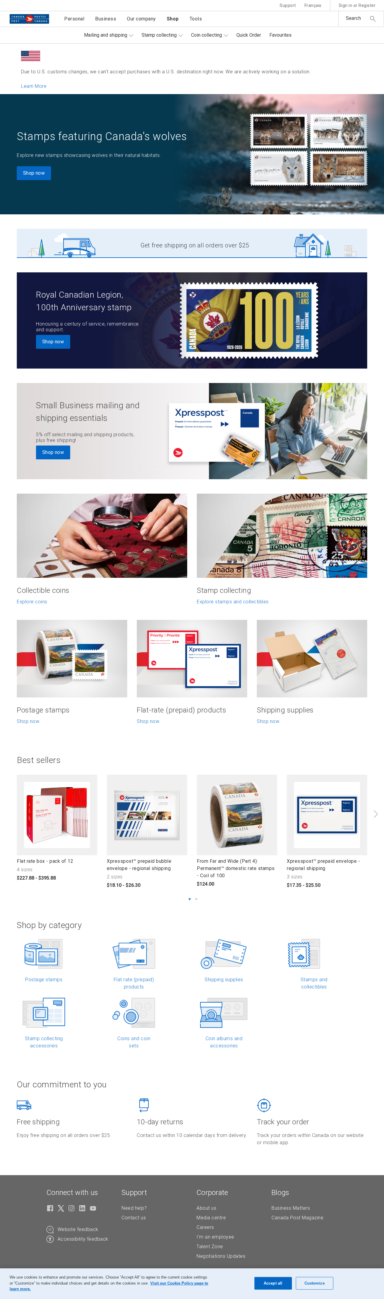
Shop (173, 19)
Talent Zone (209, 1246)
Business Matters (291, 1208)
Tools (196, 19)
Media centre (211, 1218)
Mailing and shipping (105, 35)
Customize (314, 1283)
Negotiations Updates (220, 1256)
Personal (74, 19)
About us (206, 1208)
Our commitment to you (62, 1084)
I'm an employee (215, 1237)
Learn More (33, 86)
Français (313, 5)
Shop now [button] (53, 342)
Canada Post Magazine (297, 1218)
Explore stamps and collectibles (233, 602)
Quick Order (248, 35)
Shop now (34, 173)
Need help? (134, 1208)
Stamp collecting (159, 35)
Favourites (280, 35)
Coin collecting (206, 35)
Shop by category (49, 925)
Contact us (134, 1218)
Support (288, 5)
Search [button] (353, 18)
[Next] (375, 814)
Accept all (273, 1283)
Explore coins (32, 602)
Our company (141, 19)
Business (105, 19)
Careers (205, 1227)
